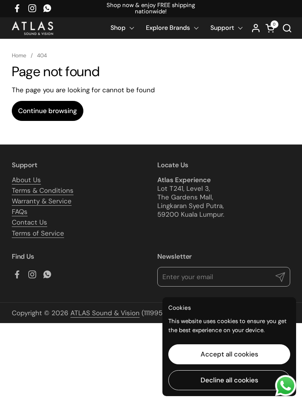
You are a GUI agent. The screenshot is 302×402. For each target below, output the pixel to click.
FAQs (20, 211)
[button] (287, 28)
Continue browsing (47, 110)
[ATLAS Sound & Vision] (32, 28)
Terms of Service (38, 233)
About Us (26, 179)
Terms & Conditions (43, 190)
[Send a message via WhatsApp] (285, 385)
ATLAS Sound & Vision (105, 313)
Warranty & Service (42, 201)
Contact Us (29, 222)
